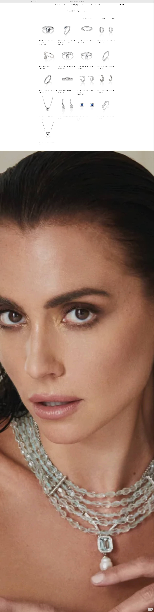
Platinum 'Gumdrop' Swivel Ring (45, 66)
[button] (32, 4)
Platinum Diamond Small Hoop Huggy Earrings (105, 40)
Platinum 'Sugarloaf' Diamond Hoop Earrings (105, 90)
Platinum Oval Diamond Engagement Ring (85, 66)
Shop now (82, 1)
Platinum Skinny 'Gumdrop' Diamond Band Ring (48, 90)
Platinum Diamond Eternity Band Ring (85, 40)
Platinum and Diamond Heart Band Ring (65, 90)
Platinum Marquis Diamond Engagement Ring (66, 66)
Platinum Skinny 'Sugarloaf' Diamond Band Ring (106, 66)
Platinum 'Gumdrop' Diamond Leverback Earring (67, 116)
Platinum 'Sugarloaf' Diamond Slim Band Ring (105, 116)
